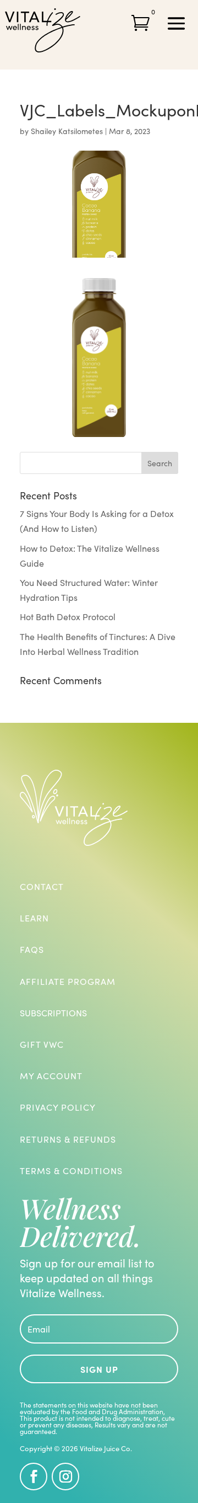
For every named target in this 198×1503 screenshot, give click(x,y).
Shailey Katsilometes (67, 131)
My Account (51, 1075)
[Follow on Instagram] (65, 1476)
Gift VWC (42, 1044)
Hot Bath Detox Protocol (68, 616)
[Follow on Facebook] (33, 1476)
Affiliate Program (68, 981)
